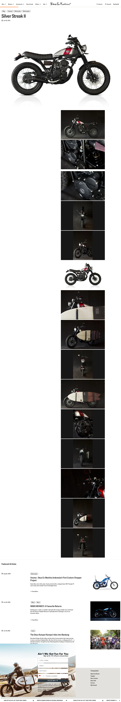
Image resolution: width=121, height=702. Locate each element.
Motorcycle (18, 11)
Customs (10, 11)
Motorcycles (26, 11)
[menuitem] (29, 4)
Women (10, 4)
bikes (32, 602)
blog (4, 11)
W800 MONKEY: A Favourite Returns (46, 606)
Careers (93, 683)
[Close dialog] (74, 640)
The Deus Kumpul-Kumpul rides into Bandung (49, 634)
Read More (35, 591)
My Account (94, 685)
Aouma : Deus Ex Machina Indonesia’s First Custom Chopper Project (55, 579)
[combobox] (41, 676)
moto (38, 602)
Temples (93, 676)
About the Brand (95, 674)
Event (33, 631)
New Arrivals (29, 4)
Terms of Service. (64, 690)
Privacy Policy (55, 690)
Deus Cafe (93, 680)
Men (3, 4)
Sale (44, 4)
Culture (37, 4)
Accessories (19, 4)
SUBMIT (53, 681)
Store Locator (94, 678)
